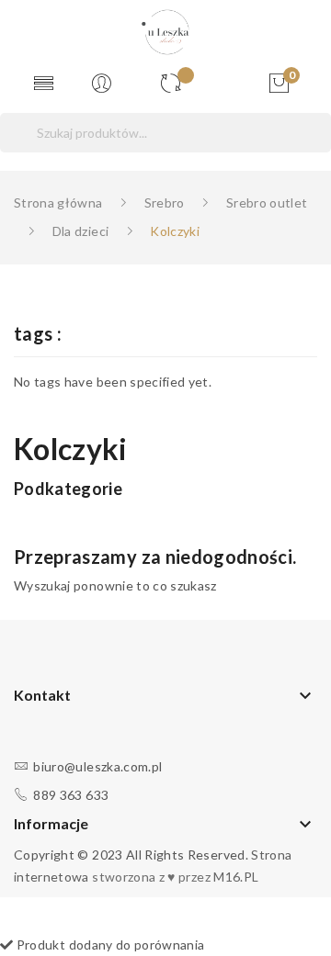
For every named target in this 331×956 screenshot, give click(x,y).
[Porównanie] (177, 84)
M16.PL (235, 876)
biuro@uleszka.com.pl (97, 766)
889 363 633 (70, 795)
